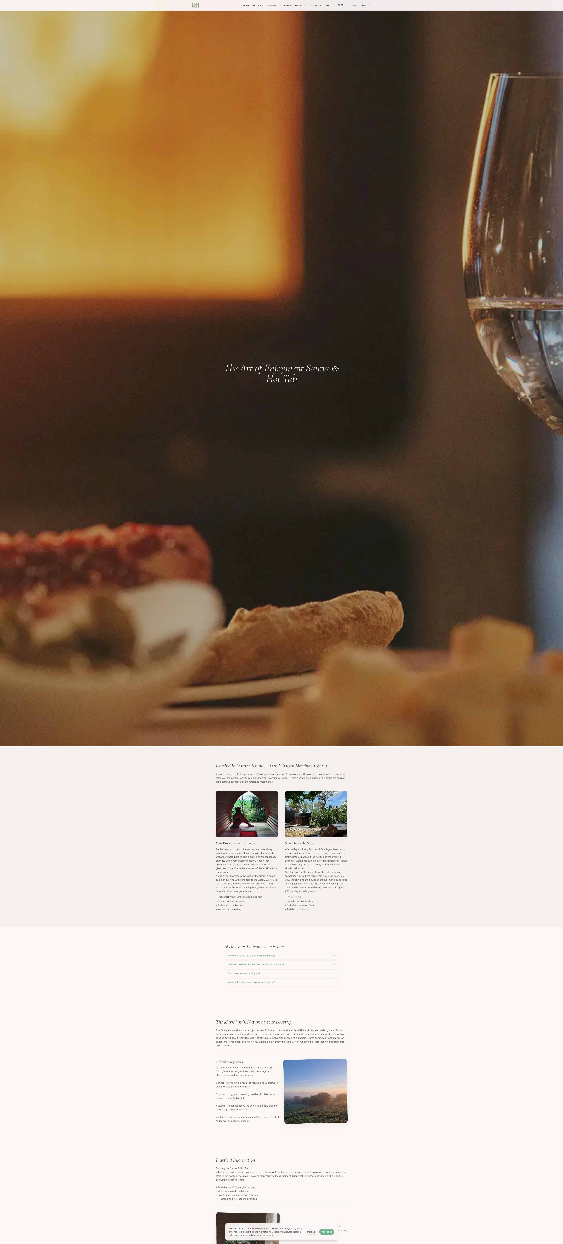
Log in (354, 5)
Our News (286, 5)
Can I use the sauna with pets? (244, 973)
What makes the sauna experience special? (251, 982)
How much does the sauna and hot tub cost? (251, 955)
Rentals (257, 5)
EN (342, 5)
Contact (330, 5)
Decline (311, 1232)
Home (246, 5)
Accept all (327, 1232)
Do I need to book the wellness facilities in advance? (256, 964)
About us (316, 5)
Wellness (272, 5)
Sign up (365, 5)
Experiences (301, 5)
